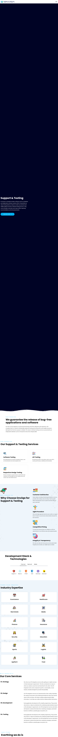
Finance (14, 624)
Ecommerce (14, 599)
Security (14, 637)
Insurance (43, 624)
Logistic (43, 649)
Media (43, 612)
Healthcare (43, 599)
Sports (14, 649)
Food (43, 662)
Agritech (15, 662)
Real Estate (14, 612)
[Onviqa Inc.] (7, 1)
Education (43, 637)
